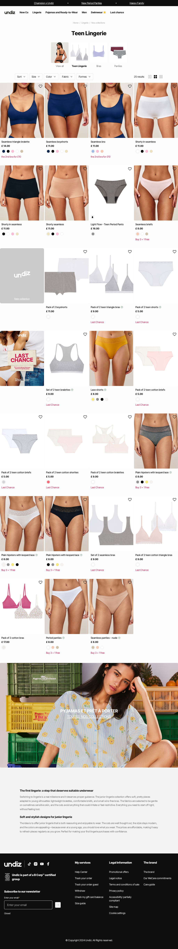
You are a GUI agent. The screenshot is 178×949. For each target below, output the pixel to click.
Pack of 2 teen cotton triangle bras (153, 555)
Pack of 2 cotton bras (12, 637)
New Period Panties (92, 3)
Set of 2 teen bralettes (58, 389)
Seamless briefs (144, 224)
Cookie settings (117, 913)
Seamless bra (98, 141)
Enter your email (12, 897)
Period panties (54, 637)
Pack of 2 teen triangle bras (105, 307)
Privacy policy (116, 890)
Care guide (149, 884)
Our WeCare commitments (157, 878)
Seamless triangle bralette (15, 141)
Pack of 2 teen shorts (147, 307)
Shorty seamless (55, 224)
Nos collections (98, 22)
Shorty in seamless (145, 141)
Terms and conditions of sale (124, 884)
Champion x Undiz (44, 3)
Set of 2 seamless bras (103, 555)
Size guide (80, 903)
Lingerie (85, 22)
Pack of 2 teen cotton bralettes (107, 472)
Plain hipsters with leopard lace (152, 472)
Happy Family (137, 3)
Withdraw (80, 890)
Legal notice (115, 878)
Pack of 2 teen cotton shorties (62, 472)
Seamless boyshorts (57, 141)
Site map (113, 906)
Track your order (83, 878)
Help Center (81, 871)
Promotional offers (119, 871)
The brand (149, 871)
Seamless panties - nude (104, 637)
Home (75, 22)
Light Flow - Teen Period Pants (107, 224)
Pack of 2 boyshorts (56, 307)
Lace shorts (97, 389)
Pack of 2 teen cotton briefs (150, 389)
